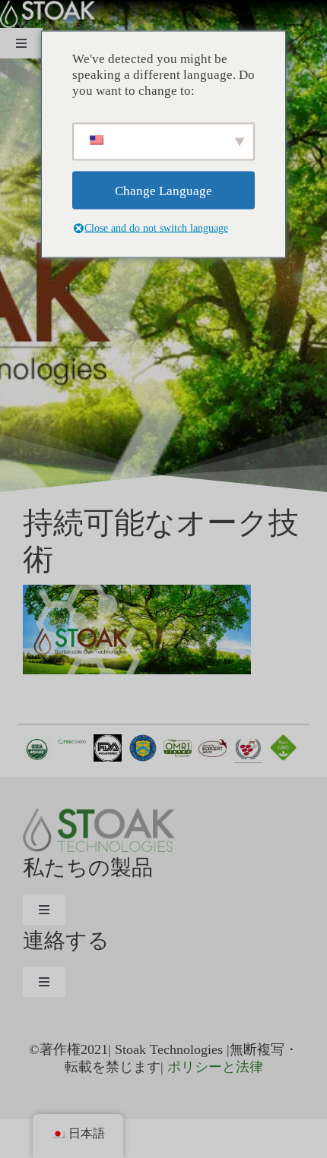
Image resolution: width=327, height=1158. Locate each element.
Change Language (163, 190)
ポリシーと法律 (215, 1066)
